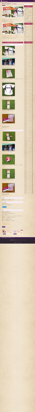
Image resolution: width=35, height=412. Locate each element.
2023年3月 (25, 102)
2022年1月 (25, 122)
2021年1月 (25, 139)
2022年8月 (25, 112)
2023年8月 (25, 95)
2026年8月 (25, 44)
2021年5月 (25, 133)
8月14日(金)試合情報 (26, 18)
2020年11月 (25, 142)
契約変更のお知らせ (26, 14)
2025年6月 (25, 64)
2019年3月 (25, 170)
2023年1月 (25, 105)
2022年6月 (25, 115)
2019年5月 (25, 167)
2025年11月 (25, 57)
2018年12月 (25, 174)
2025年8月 (25, 61)
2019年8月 (25, 163)
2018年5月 (25, 180)
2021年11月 (25, 125)
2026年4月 (25, 50)
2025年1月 (25, 71)
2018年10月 (25, 177)
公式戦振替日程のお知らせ (26, 8)
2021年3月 (25, 136)
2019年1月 (25, 173)
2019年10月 (25, 160)
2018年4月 (25, 181)
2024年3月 (25, 85)
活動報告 (25, 31)
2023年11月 (25, 91)
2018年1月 (25, 184)
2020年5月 (25, 150)
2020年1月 (25, 156)
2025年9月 (25, 60)
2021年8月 (25, 129)
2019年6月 (25, 166)
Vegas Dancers (25, 37)
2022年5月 (25, 116)
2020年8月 (25, 146)
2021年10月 (25, 126)
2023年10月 (25, 92)
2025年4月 (25, 67)
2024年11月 (25, 74)
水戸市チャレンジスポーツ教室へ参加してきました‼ (28, 11)
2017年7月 (25, 191)
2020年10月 (25, 143)
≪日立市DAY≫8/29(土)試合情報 (27, 21)
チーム (25, 38)
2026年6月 (25, 47)
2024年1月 (25, 88)
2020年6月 (25, 149)
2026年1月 (25, 54)
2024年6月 (25, 81)
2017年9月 (25, 190)
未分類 (25, 34)
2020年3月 (25, 153)
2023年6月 (25, 98)
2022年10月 (25, 109)
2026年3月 (25, 51)
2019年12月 (25, 157)
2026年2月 (25, 53)
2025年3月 (25, 68)
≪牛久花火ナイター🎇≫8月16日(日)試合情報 (28, 15)
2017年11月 (25, 187)
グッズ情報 (25, 27)
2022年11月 (25, 108)
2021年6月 (25, 132)
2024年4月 (25, 84)
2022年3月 (25, 119)
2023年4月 (25, 101)
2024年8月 (25, 78)
